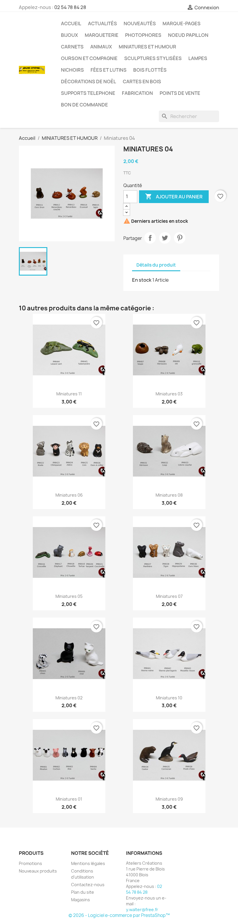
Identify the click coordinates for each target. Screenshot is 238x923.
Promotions (30, 863)
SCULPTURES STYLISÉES (153, 58)
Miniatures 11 (69, 394)
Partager (150, 238)
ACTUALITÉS (102, 23)
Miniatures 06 (69, 495)
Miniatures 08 (169, 495)
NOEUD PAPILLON (188, 35)
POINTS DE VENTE (180, 93)
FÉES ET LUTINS (109, 70)
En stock (142, 280)
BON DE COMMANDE (84, 105)
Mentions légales (88, 863)
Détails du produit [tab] (156, 265)
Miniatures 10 (169, 698)
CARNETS (72, 47)
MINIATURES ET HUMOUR (147, 47)
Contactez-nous (87, 884)
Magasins (80, 899)
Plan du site (82, 892)
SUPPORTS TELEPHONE (88, 93)
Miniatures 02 (68, 698)
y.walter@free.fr (142, 909)
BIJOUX (69, 35)
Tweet (165, 238)
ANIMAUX (101, 47)
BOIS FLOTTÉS (150, 70)
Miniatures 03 (169, 394)
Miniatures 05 (68, 596)
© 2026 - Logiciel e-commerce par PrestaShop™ (119, 915)
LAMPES (197, 58)
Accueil (71, 23)
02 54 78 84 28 (70, 7)
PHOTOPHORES (143, 35)
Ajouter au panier (174, 196)
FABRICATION (137, 93)
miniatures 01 (69, 799)
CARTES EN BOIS (142, 81)
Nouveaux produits (38, 871)
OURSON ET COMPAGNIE (89, 58)
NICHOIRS (72, 70)
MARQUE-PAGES (182, 23)
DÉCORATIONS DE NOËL (88, 81)
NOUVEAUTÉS (140, 23)
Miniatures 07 (169, 596)
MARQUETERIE (101, 35)
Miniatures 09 (169, 799)
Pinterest (179, 238)
